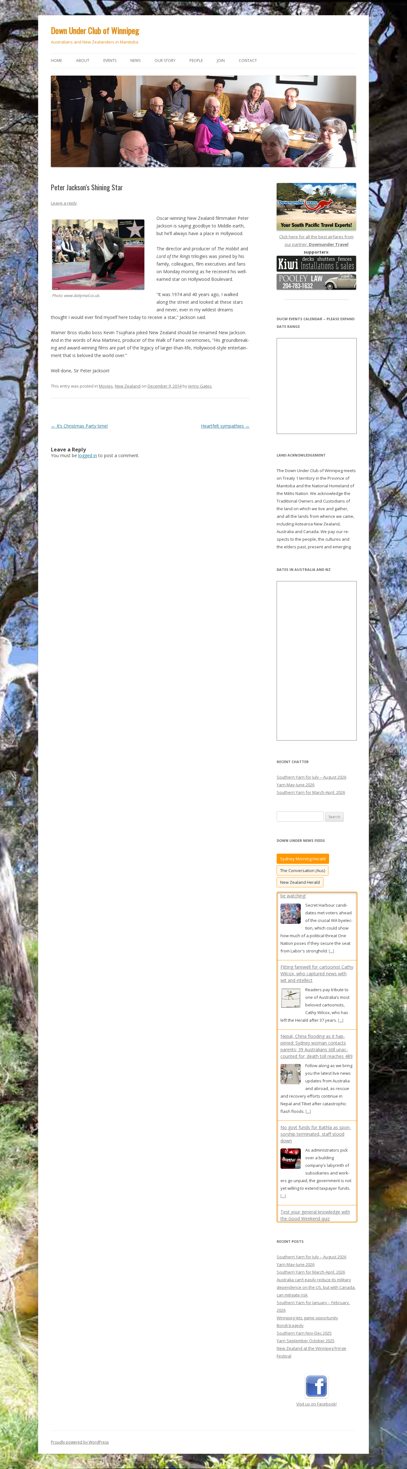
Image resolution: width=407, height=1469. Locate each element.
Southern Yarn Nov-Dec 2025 (304, 1298)
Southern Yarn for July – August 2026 (311, 777)
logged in (87, 455)
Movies (106, 386)
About (82, 60)
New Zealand (128, 386)
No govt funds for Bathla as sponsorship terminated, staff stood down (315, 1066)
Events (109, 60)
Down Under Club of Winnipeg (95, 30)
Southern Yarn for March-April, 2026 (311, 792)
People (196, 60)
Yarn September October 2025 (306, 1305)
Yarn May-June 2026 (295, 785)
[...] (340, 952)
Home (56, 60)
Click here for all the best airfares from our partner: (316, 240)
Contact (248, 60)
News (135, 60)
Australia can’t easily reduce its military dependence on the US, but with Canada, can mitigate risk (316, 1252)
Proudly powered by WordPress (80, 1407)
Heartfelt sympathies (225, 426)
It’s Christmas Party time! (79, 426)
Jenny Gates (200, 386)
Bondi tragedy (290, 1290)
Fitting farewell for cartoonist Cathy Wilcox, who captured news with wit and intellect (316, 905)
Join (221, 60)
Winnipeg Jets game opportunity (307, 1282)
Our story (165, 60)
